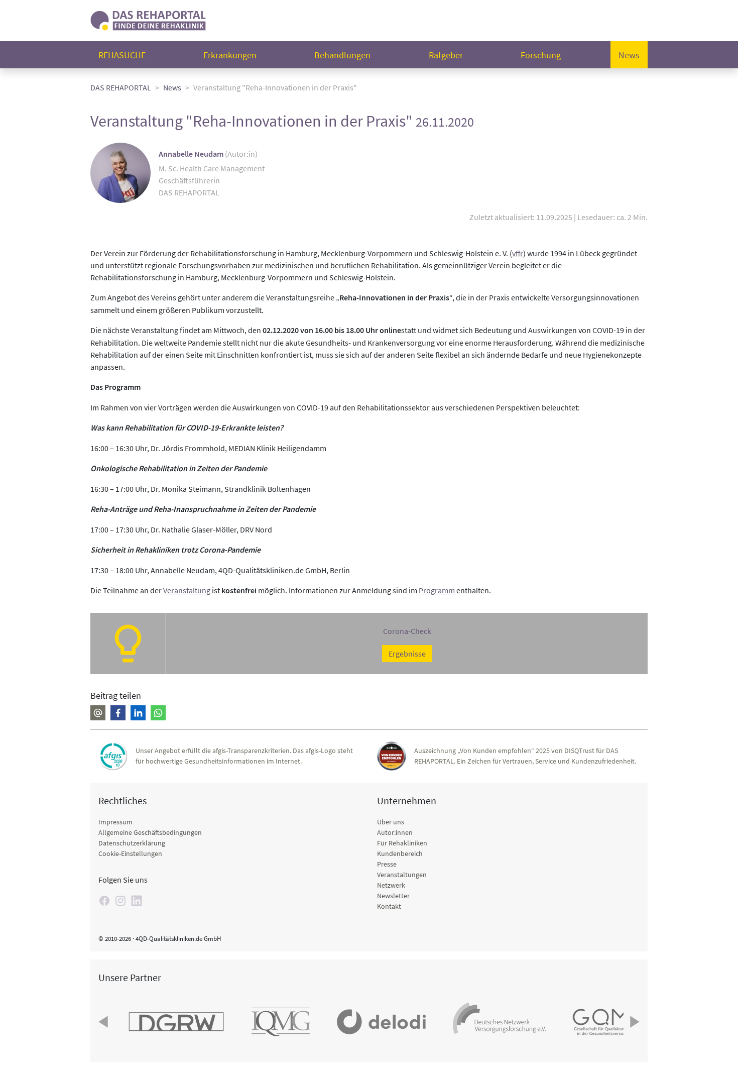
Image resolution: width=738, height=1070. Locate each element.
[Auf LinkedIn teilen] (138, 712)
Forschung (541, 55)
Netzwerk (391, 885)
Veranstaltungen (402, 874)
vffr (517, 253)
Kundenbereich (400, 853)
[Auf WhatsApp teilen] (158, 712)
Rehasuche (122, 55)
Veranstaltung (186, 590)
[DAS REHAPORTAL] (148, 19)
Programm (437, 590)
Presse (387, 864)
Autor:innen (395, 832)
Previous (104, 1022)
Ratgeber (446, 55)
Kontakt (389, 906)
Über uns (390, 821)
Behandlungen (342, 55)
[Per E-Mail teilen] (97, 712)
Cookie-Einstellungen (130, 853)
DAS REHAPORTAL (120, 87)
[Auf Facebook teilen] (118, 712)
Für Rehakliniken (402, 842)
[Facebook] (104, 901)
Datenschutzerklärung (131, 842)
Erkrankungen (230, 55)
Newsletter (393, 895)
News (629, 55)
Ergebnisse (407, 654)
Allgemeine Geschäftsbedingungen (150, 832)
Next (634, 1022)
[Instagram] (120, 901)
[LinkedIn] (137, 901)
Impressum (115, 821)
